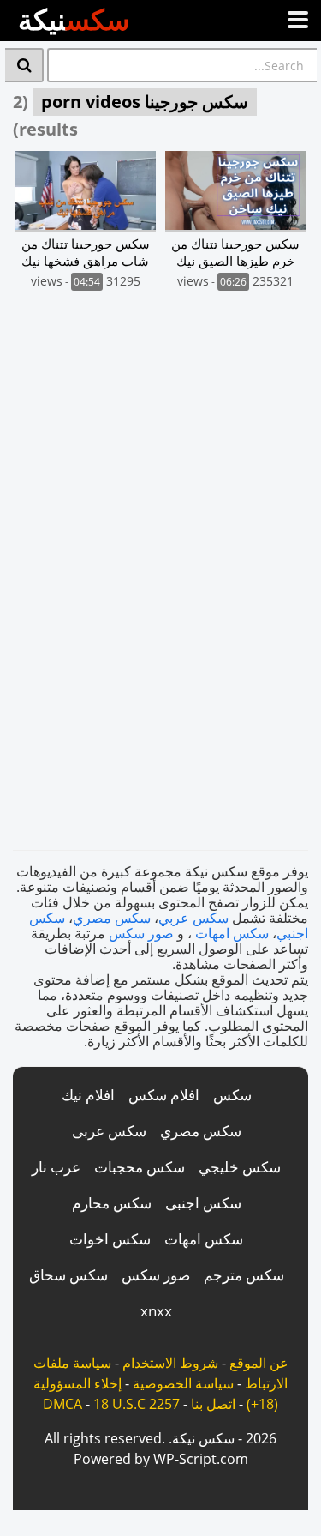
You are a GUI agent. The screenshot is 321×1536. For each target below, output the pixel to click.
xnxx (156, 1311)
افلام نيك (88, 1095)
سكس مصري (112, 917)
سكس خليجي (240, 1167)
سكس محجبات (139, 1167)
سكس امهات (232, 933)
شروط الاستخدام (170, 1362)
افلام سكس (163, 1095)
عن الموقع (258, 1362)
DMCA (62, 1403)
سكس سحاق (68, 1275)
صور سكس (141, 933)
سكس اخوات (110, 1239)
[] (24, 65)
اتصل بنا (213, 1403)
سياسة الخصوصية (183, 1383)
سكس (232, 1095)
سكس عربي (193, 917)
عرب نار (56, 1167)
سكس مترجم (244, 1275)
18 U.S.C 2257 (136, 1403)
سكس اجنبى (203, 1203)
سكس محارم (112, 1203)
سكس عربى (109, 1131)
